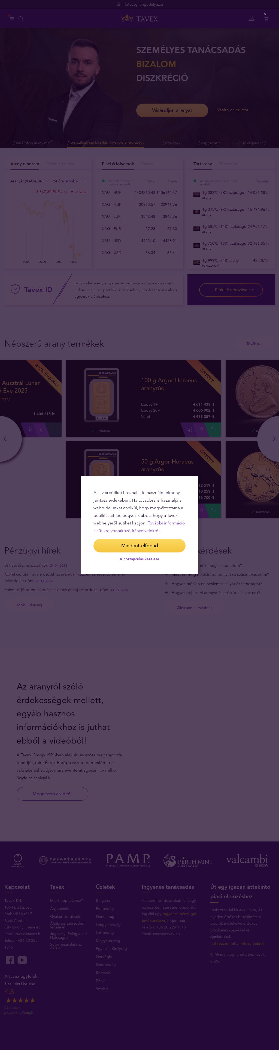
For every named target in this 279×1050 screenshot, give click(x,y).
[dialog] (139, 525)
